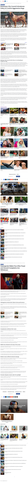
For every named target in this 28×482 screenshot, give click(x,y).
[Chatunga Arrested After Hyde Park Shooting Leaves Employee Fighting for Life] (14, 220)
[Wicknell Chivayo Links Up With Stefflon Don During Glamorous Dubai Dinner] (2, 255)
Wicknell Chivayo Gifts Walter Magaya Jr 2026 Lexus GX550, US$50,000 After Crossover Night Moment (4, 214)
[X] (5, 179)
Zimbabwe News (4, 3)
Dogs (18, 174)
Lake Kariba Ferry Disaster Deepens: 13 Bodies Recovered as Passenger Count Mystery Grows (23, 71)
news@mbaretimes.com (4, 480)
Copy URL (18, 176)
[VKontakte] (14, 179)
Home (1, 3)
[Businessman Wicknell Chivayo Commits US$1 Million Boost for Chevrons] (5, 220)
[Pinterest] (10, 179)
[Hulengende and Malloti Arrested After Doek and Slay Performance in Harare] (2, 240)
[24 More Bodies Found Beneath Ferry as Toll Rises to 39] (2, 71)
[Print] (17, 179)
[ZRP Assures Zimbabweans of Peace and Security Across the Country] (2, 75)
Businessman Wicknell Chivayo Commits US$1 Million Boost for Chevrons (4, 224)
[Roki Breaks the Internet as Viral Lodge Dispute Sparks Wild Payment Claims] (2, 246)
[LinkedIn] (7, 179)
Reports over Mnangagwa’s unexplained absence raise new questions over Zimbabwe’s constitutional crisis (14, 189)
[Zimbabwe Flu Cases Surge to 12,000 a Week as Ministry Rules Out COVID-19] (2, 237)
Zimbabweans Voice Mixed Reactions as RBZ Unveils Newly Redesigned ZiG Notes (23, 214)
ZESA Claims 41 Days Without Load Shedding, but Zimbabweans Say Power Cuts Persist (23, 224)
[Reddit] (12, 179)
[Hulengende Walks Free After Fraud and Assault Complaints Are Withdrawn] (2, 230)
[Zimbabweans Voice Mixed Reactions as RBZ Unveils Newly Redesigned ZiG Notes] (23, 210)
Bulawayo (20, 29)
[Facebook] (4, 179)
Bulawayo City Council (13, 174)
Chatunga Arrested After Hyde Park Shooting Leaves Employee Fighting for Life (14, 224)
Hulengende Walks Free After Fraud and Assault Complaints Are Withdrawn (14, 229)
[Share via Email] (15, 179)
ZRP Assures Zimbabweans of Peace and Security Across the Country (8, 75)
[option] (14, 189)
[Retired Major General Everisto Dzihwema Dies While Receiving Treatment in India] (16, 75)
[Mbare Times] (5, 1)
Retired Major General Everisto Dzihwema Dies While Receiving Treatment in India (23, 75)
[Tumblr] (9, 179)
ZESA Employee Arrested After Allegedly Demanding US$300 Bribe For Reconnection (13, 214)
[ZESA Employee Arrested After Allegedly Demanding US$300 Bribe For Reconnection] (14, 210)
